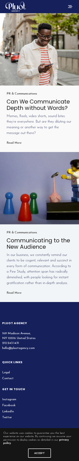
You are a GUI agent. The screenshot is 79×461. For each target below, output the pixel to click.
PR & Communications (22, 93)
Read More (14, 142)
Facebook (9, 405)
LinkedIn (8, 411)
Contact (8, 378)
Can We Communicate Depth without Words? (38, 105)
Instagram (9, 399)
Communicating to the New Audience (38, 244)
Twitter (7, 417)
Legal (6, 372)
